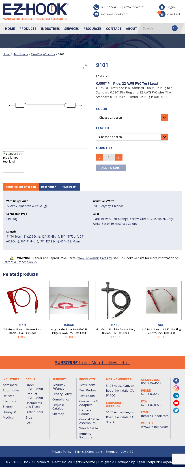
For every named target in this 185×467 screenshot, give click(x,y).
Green (144, 219)
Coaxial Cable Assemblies (89, 421)
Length (102, 128)
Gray (170, 219)
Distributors (34, 412)
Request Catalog (58, 406)
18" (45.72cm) (69, 236)
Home (10, 28)
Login (171, 7)
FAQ (29, 423)
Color (101, 108)
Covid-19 (127, 451)
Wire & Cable (88, 428)
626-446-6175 (134, 7)
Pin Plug (12, 219)
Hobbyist (9, 412)
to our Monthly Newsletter (92, 362)
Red (114, 219)
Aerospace (10, 385)
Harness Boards (85, 412)
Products (27, 28)
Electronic (10, 401)
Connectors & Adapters (88, 403)
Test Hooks (87, 385)
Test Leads (21, 54)
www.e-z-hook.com (154, 426)
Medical (8, 417)
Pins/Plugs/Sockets (43, 54)
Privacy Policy (62, 394)
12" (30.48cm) (50, 236)
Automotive (11, 390)
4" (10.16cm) (14, 236)
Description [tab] (48, 186)
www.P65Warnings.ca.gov (95, 258)
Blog (29, 417)
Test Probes (87, 390)
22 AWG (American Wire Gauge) (27, 206)
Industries (50, 28)
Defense (8, 396)
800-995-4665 (111, 7)
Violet (161, 219)
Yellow (134, 219)
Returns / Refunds (58, 387)
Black (96, 219)
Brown (105, 219)
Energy (8, 406)
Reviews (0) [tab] (69, 186)
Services (71, 28)
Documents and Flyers (34, 405)
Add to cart (111, 168)
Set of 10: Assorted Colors (119, 224)
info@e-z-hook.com (114, 14)
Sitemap (58, 414)
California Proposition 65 (20, 262)
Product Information (34, 396)
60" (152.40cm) (70, 241)
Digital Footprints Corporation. (157, 462)
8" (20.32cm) (32, 236)
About (131, 28)
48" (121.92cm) (49, 241)
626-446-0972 (151, 405)
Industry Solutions (86, 435)
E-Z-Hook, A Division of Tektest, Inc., (42, 462)
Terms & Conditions (88, 451)
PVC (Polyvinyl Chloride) (108, 206)
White (96, 224)
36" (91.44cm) (29, 241)
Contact (113, 28)
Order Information (34, 387)
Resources (92, 28)
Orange (123, 219)
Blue (153, 219)
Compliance (60, 399)
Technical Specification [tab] (20, 186)
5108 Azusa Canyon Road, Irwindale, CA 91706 (120, 417)
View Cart (169, 13)
